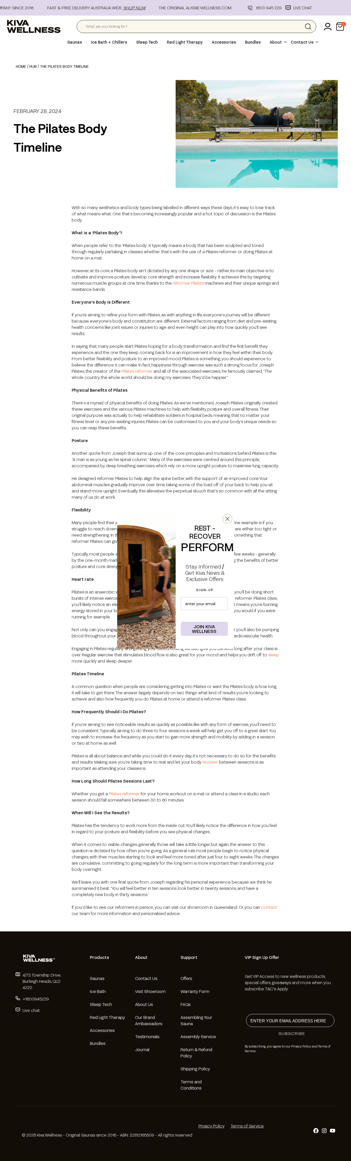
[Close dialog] (227, 518)
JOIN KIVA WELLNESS (204, 629)
